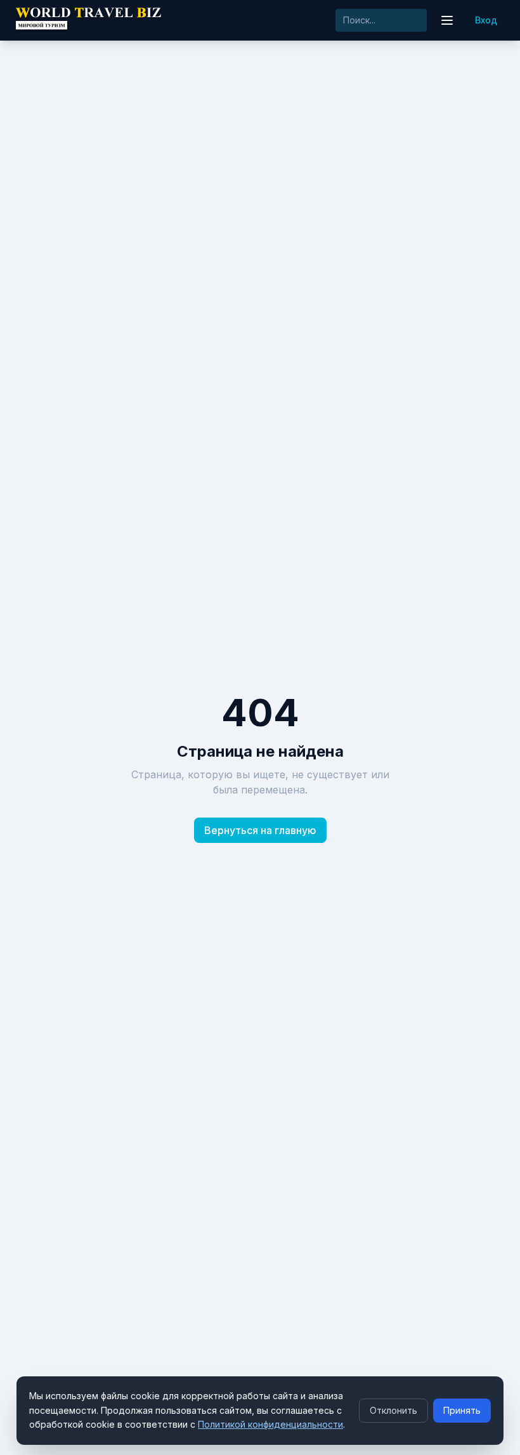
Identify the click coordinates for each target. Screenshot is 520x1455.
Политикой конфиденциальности (270, 1424)
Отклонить (393, 1410)
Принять (462, 1410)
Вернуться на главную (260, 830)
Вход (486, 20)
